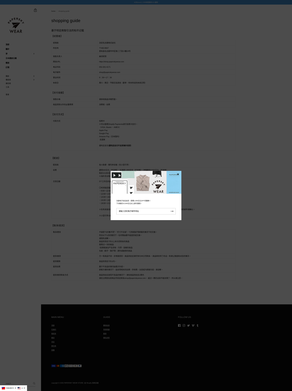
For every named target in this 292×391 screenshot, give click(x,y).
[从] (178, 174)
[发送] (172, 211)
